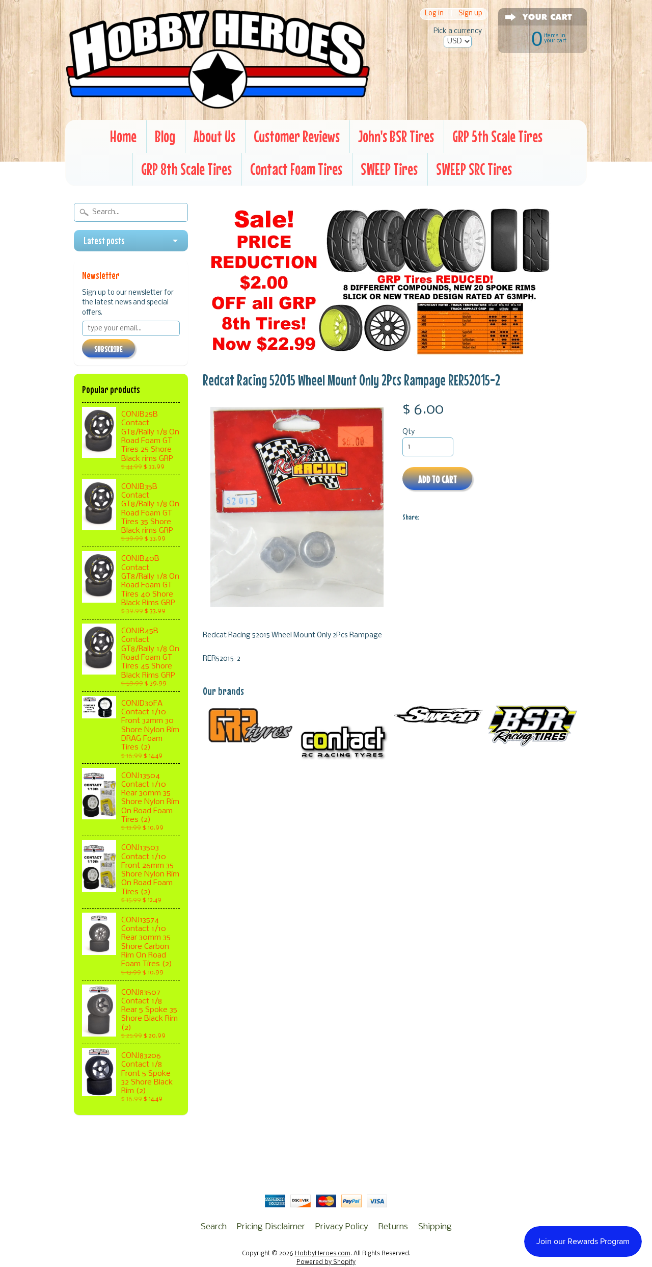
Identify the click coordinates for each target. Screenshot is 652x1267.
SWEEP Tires (389, 169)
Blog (165, 136)
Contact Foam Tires (296, 169)
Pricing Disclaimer (271, 1227)
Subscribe (108, 348)
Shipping (435, 1227)
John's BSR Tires (396, 136)
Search (214, 1227)
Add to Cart (437, 479)
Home (123, 136)
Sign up (470, 14)
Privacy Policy (341, 1227)
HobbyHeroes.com (322, 1254)
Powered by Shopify (326, 1262)
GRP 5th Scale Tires (497, 136)
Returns (393, 1227)
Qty (408, 432)
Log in (434, 14)
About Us (214, 136)
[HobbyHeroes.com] (217, 104)
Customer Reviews (297, 136)
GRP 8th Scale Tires (186, 169)
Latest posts (104, 240)
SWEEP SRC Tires (474, 169)
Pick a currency (457, 31)
